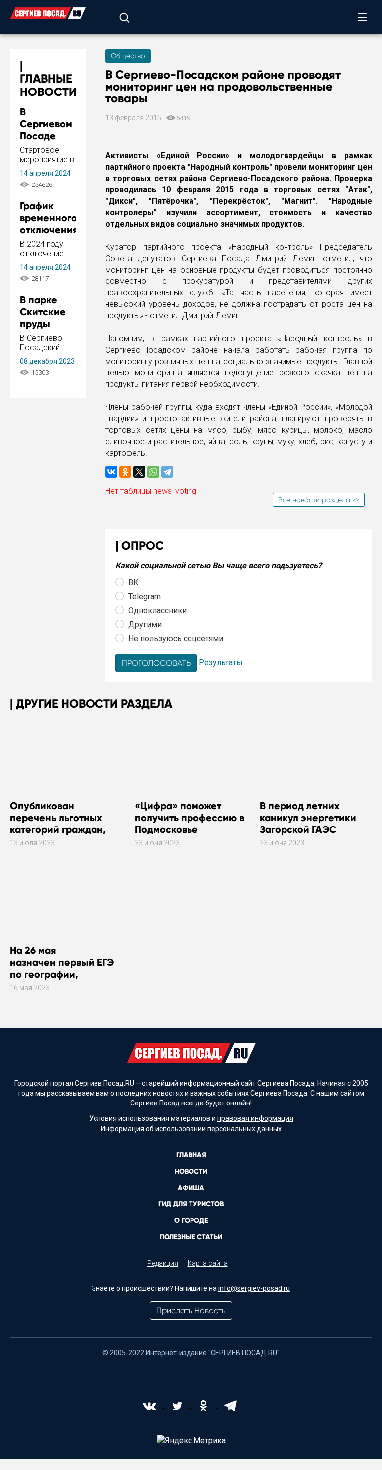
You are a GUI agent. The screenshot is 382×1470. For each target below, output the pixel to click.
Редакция (162, 1263)
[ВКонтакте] (111, 472)
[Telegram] (167, 472)
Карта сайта (208, 1263)
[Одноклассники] (125, 472)
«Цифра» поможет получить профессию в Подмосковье (189, 817)
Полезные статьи (191, 1237)
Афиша (191, 1188)
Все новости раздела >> (318, 500)
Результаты (221, 662)
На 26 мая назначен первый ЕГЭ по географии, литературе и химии (62, 968)
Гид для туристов (191, 1204)
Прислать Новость (191, 1310)
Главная (191, 1155)
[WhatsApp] (153, 472)
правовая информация (255, 1118)
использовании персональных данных (218, 1129)
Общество (128, 56)
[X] (139, 472)
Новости (191, 1171)
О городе (191, 1220)
